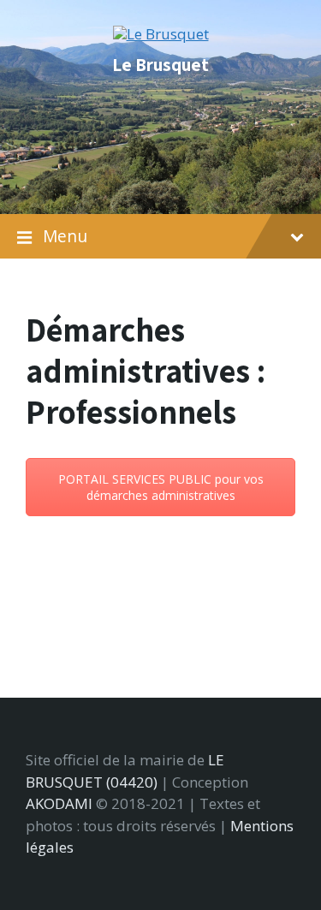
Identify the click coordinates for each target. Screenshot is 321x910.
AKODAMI (59, 803)
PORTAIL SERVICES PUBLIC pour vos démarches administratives (161, 487)
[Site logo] (161, 34)
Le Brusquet (160, 64)
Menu (65, 236)
